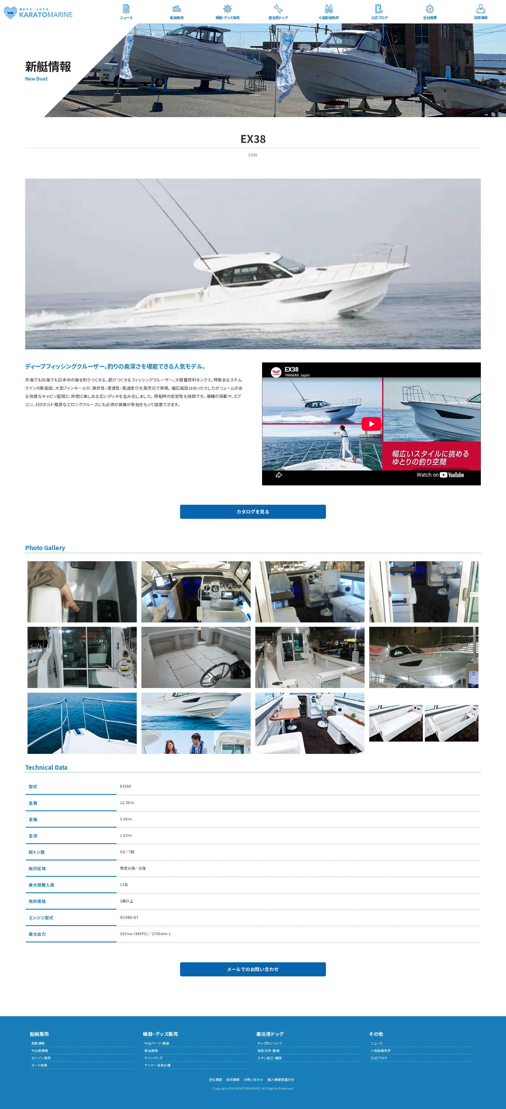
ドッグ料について (270, 1043)
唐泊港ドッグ (278, 17)
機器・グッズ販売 (228, 17)
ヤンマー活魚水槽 (157, 1065)
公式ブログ (379, 17)
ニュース (126, 17)
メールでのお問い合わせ (253, 969)
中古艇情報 (39, 1050)
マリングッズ (153, 1057)
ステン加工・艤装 (270, 1057)
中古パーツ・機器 (156, 1043)
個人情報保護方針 (280, 1079)
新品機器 (151, 1050)
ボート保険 (39, 1065)
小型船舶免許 (329, 17)
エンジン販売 (41, 1057)
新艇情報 (38, 1043)
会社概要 (430, 17)
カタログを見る (253, 511)
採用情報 (481, 17)
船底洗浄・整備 (269, 1050)
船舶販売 (177, 17)
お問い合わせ (254, 1079)
